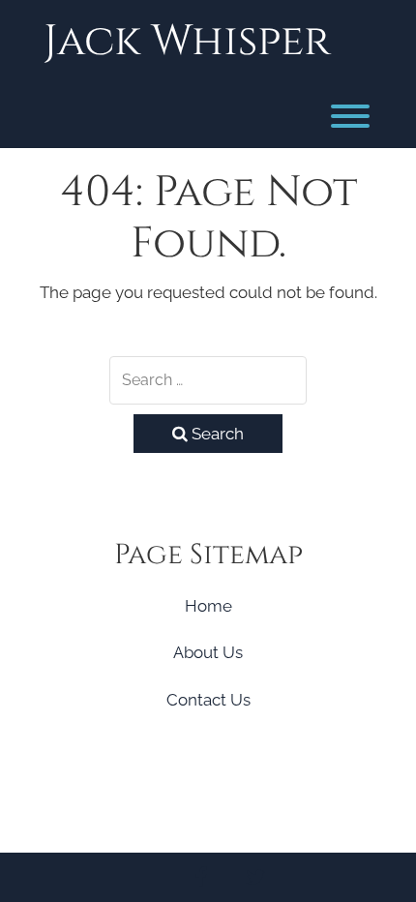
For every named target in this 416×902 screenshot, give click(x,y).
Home (208, 606)
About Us (208, 652)
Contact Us (208, 699)
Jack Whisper (187, 41)
